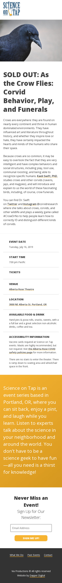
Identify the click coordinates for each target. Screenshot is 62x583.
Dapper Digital (37, 575)
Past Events (33, 555)
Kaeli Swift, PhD (47, 176)
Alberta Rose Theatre (21, 289)
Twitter (12, 204)
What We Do (16, 555)
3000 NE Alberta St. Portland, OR (28, 304)
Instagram (29, 204)
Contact (48, 555)
